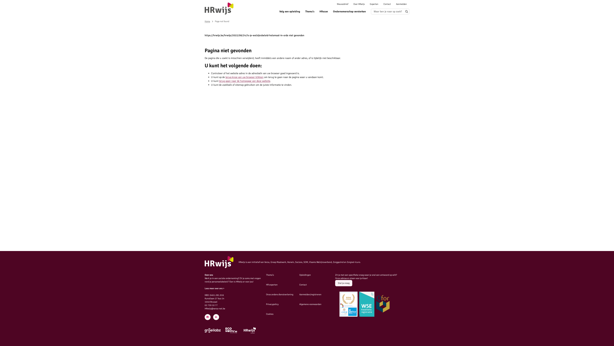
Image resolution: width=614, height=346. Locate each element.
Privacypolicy (272, 304)
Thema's (309, 11)
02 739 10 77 (211, 305)
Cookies (269, 314)
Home (207, 21)
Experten (374, 4)
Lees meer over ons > (214, 288)
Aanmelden (401, 4)
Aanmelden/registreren (310, 294)
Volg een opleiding (289, 11)
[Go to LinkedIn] (216, 317)
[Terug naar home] (219, 8)
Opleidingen (305, 275)
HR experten (272, 284)
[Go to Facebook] (208, 317)
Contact (387, 4)
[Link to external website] (213, 330)
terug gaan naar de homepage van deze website (244, 81)
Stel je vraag (344, 283)
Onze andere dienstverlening (279, 294)
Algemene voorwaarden (310, 304)
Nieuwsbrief (342, 4)
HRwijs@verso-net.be (215, 308)
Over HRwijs (359, 4)
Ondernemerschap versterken (349, 11)
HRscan (323, 11)
